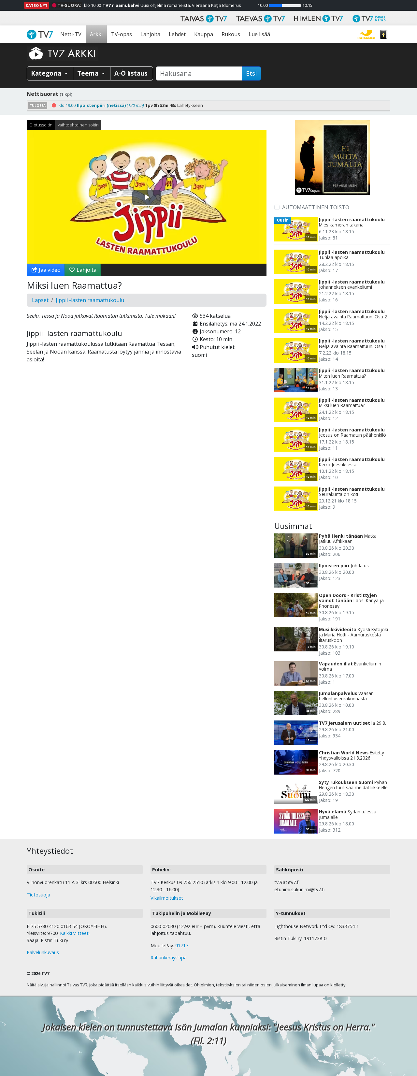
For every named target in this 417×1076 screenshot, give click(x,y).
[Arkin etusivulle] (62, 53)
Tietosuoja (38, 895)
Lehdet (177, 34)
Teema (88, 73)
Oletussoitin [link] (40, 125)
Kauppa (203, 34)
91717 (181, 945)
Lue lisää (259, 34)
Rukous (231, 34)
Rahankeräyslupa (169, 957)
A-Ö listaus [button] (131, 73)
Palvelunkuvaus (43, 952)
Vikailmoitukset (167, 898)
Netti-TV (70, 34)
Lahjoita (150, 34)
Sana (384, 34)
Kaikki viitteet (74, 933)
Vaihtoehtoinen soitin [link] (78, 125)
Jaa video (49, 269)
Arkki (96, 34)
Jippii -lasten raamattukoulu (90, 300)
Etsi (251, 73)
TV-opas (121, 34)
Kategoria (47, 73)
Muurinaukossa (366, 34)
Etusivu (41, 34)
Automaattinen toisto (315, 207)
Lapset (40, 300)
